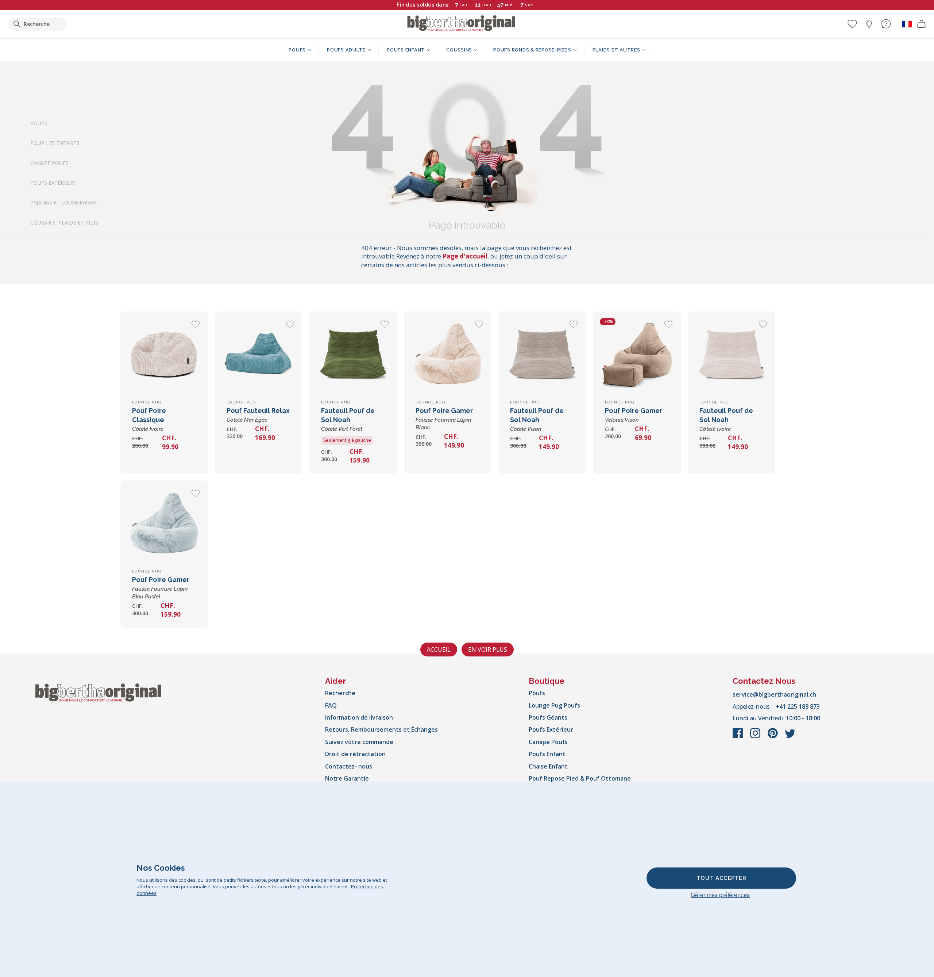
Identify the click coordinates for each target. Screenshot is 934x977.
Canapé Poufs (49, 162)
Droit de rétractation (355, 754)
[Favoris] (852, 23)
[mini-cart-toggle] (922, 24)
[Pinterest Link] (773, 737)
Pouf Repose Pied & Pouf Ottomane (580, 778)
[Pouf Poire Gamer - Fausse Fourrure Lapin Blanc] (447, 355)
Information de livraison (359, 717)
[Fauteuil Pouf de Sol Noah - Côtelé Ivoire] (731, 355)
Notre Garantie (347, 778)
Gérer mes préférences (720, 895)
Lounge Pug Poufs (554, 705)
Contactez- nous (348, 766)
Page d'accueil (465, 256)
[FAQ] (885, 23)
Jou (463, 5)
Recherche (340, 693)
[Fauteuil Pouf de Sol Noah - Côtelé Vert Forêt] (353, 355)
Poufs (38, 123)
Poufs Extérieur (52, 182)
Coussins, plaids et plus (64, 222)
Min (509, 5)
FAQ (331, 705)
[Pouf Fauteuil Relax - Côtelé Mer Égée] (258, 355)
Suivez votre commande (359, 742)
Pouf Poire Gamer (444, 419)
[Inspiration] (869, 23)
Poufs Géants (548, 717)
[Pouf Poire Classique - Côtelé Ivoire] (164, 355)
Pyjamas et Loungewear (63, 202)
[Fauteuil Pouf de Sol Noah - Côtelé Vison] (542, 355)
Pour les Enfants (55, 142)
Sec (529, 5)
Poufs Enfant (547, 754)
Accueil (439, 649)
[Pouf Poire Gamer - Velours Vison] (637, 355)
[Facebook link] (738, 737)
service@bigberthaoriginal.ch (774, 694)
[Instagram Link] (756, 737)
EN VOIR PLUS (487, 649)
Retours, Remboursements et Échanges (381, 729)
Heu (486, 5)
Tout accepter (721, 878)
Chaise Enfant (548, 766)
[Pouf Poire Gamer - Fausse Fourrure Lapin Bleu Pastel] (164, 524)
